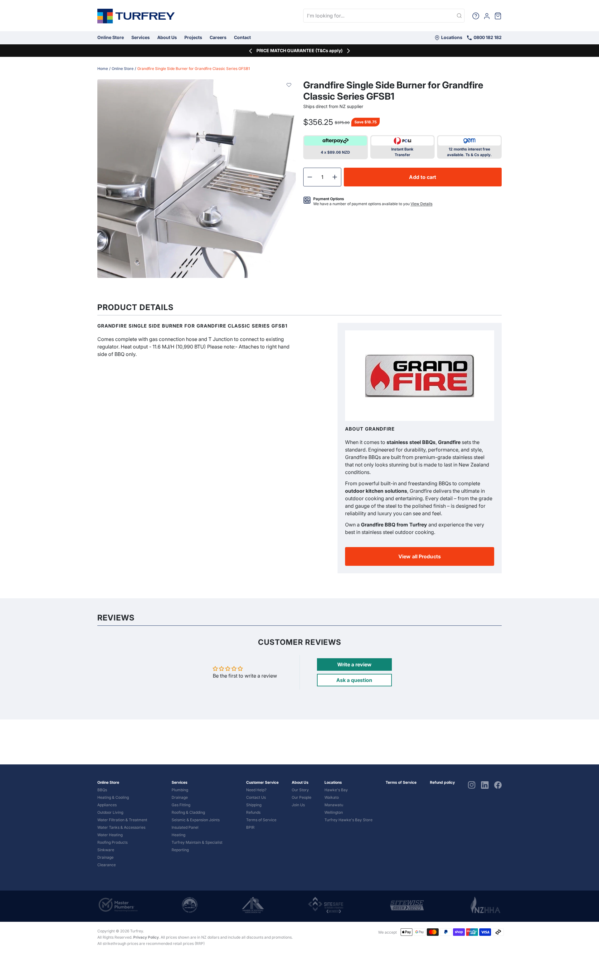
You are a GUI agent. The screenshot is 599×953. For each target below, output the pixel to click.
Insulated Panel (185, 827)
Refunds (253, 812)
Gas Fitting (181, 804)
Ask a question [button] (354, 680)
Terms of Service (261, 819)
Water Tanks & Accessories (121, 827)
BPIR (250, 827)
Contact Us (256, 797)
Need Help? (256, 790)
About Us (167, 37)
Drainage (105, 857)
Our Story (300, 790)
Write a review (354, 664)
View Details (421, 203)
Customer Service (262, 782)
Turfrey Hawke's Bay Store (348, 819)
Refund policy (442, 782)
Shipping (253, 804)
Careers (218, 37)
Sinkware (105, 849)
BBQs (102, 790)
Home (102, 68)
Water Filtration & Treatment (122, 819)
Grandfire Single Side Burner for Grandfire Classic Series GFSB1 (193, 68)
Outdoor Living (110, 812)
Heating (178, 834)
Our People (301, 797)
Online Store (110, 37)
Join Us (298, 804)
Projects (193, 37)
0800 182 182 (487, 37)
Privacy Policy (146, 937)
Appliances (107, 804)
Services (140, 37)
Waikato (331, 797)
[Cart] (498, 16)
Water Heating (110, 834)
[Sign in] (486, 15)
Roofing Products (112, 842)
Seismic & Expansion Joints (196, 819)
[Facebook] (498, 785)
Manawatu (333, 804)
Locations (451, 37)
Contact (242, 37)
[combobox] (384, 15)
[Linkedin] (485, 785)
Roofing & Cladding (188, 812)
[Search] (459, 16)
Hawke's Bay (336, 790)
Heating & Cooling (113, 797)
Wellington (333, 812)
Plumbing (180, 790)
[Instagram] (471, 785)
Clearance (106, 864)
